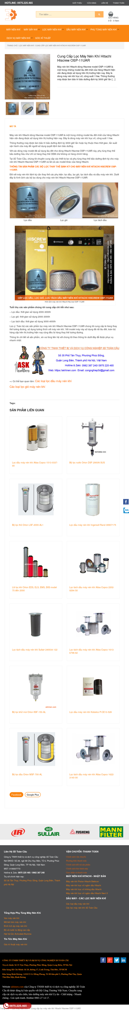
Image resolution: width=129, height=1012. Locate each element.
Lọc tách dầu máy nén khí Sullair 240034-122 (34, 649)
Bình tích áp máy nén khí (15, 925)
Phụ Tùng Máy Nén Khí (103, 29)
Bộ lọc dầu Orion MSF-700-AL (27, 774)
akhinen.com (17, 986)
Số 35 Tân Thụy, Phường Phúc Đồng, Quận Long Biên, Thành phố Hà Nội (32, 882)
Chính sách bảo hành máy (77, 868)
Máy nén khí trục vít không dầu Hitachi (83, 889)
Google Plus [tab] (33, 794)
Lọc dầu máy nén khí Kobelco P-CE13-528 (90, 712)
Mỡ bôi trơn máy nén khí (15, 921)
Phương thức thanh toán (76, 861)
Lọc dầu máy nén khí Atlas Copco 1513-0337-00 (35, 464)
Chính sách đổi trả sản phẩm (78, 864)
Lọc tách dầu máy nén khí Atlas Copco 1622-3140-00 (91, 776)
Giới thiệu (77, 3)
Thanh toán (118, 3)
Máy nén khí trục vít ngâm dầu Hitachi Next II (87, 893)
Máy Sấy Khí (30, 29)
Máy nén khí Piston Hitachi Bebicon (82, 881)
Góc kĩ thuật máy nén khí (15, 944)
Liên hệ (104, 3)
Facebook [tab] (16, 794)
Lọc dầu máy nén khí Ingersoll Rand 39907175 (92, 524)
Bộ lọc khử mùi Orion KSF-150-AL (29, 712)
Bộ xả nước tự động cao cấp (17, 929)
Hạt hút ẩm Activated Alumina (17, 933)
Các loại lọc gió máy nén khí (27, 386)
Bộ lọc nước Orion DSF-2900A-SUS (87, 462)
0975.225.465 (18, 1006)
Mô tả (13, 126)
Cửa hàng (91, 3)
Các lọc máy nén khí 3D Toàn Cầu (81, 907)
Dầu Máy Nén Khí (75, 29)
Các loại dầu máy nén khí (77, 903)
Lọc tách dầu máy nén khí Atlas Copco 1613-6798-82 (91, 651)
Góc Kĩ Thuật (43, 38)
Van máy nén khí (11, 918)
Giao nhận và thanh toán (76, 872)
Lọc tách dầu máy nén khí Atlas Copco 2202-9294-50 (91, 589)
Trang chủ (12, 45)
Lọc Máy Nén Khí (51, 29)
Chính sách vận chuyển (76, 857)
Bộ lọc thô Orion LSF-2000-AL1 (27, 524)
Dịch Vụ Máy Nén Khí (18, 38)
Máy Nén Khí (13, 29)
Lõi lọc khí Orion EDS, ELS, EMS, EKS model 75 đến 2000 (34, 589)
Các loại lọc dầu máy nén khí (53, 381)
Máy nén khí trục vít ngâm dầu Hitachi (83, 885)
